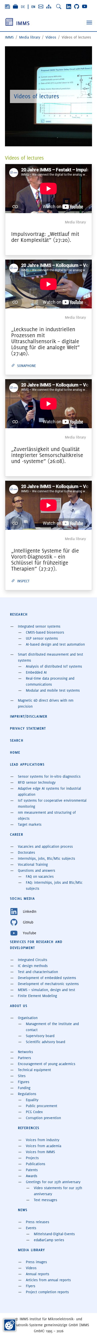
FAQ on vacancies (40, 876)
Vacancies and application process (45, 846)
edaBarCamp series (49, 1240)
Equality (32, 1100)
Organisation (28, 1018)
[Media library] (15, 6)
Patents (32, 1170)
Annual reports (37, 1274)
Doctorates (26, 852)
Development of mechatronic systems (48, 984)
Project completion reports (47, 1292)
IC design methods (33, 966)
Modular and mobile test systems (53, 690)
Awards (31, 1176)
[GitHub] (76, 6)
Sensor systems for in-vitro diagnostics (49, 776)
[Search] (58, 6)
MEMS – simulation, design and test (46, 990)
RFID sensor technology (36, 782)
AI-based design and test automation (55, 644)
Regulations (27, 1094)
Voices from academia (43, 1146)
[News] (7, 6)
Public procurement (41, 1106)
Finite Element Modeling (37, 996)
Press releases (37, 1222)
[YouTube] (84, 6)
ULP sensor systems (42, 638)
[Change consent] (10, 1325)
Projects (32, 1158)
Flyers (30, 1286)
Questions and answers (36, 870)
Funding (24, 1088)
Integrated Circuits (32, 960)
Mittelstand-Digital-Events (54, 1234)
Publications (35, 1164)
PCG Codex (34, 1112)
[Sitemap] (48, 6)
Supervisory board (40, 1036)
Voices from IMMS (40, 1152)
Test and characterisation (38, 972)
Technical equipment (34, 1070)
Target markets (30, 824)
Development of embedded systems (47, 978)
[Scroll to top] (86, 1330)
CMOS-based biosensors (45, 632)
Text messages (45, 1200)
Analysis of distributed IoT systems (54, 666)
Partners (24, 1058)
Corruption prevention (43, 1118)
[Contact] (40, 6)
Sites (22, 1076)
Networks (25, 1052)
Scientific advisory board (45, 1042)
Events (31, 1228)
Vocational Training (33, 864)
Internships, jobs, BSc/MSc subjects (46, 858)
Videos (31, 1268)
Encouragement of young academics (46, 1064)
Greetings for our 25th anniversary (53, 1182)
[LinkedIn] (68, 6)
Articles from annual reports (48, 1280)
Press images (36, 1262)
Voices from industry (42, 1140)
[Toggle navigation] (89, 22)
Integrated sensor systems (39, 626)
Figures (23, 1082)
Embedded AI (36, 672)
